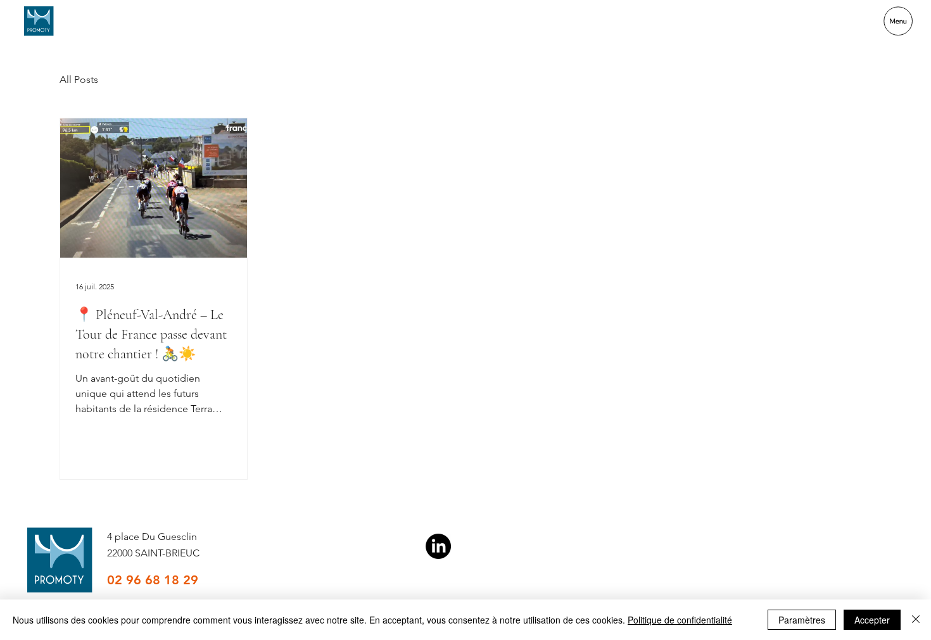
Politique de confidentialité (680, 619)
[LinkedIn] (438, 546)
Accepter (872, 619)
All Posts (79, 79)
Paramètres (801, 619)
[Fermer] (915, 620)
